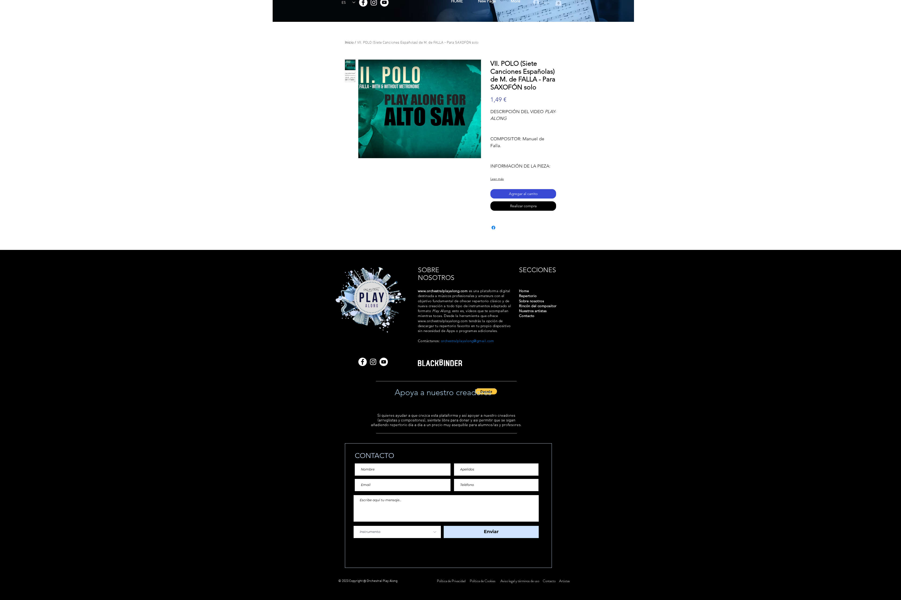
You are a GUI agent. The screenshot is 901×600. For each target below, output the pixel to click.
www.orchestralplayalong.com (443, 291)
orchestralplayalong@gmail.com (467, 341)
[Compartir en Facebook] (493, 227)
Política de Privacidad (451, 581)
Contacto (549, 581)
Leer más (497, 179)
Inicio (349, 42)
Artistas (564, 581)
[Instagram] (373, 362)
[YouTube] (383, 362)
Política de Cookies (483, 581)
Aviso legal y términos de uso (519, 581)
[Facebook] (362, 362)
